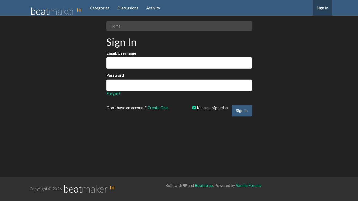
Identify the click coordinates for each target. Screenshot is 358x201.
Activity (153, 7)
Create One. (158, 107)
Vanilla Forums (248, 185)
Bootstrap (204, 185)
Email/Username (121, 53)
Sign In (322, 7)
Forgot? (113, 93)
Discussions (127, 7)
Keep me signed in (212, 107)
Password (115, 75)
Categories (100, 7)
